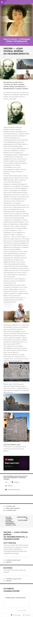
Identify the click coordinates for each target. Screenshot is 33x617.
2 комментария (10, 510)
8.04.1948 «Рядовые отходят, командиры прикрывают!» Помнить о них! (10, 521)
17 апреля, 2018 (10, 506)
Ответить (8, 562)
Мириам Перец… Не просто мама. (22, 518)
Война (7, 508)
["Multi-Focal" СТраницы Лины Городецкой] (16, 20)
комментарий (22, 610)
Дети (12, 508)
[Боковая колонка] (2, 2)
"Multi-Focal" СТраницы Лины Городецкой (16, 40)
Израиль (17, 508)
